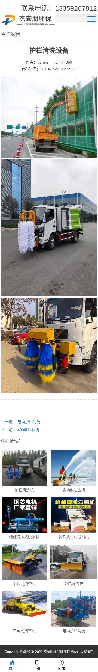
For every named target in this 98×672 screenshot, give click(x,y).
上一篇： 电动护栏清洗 (20, 421)
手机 (36, 669)
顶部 (61, 669)
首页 (12, 669)
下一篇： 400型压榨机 (20, 430)
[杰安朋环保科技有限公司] (28, 19)
